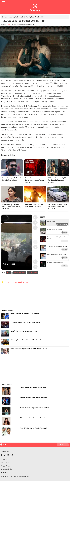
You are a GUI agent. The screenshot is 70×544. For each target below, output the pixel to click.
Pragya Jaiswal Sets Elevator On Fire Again (33, 387)
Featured (11, 17)
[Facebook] (1, 455)
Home (5, 17)
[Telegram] (11, 455)
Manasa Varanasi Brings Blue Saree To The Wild (34, 408)
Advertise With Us (6, 469)
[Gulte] (35, 7)
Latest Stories (7, 310)
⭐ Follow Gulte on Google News (14, 282)
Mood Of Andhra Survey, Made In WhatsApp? (33, 428)
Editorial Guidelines (7, 463)
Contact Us (4, 472)
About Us (4, 460)
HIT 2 (8, 272)
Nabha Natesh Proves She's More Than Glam (33, 418)
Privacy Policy (5, 466)
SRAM (8, 24)
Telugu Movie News (19, 272)
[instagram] (8, 455)
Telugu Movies (33, 272)
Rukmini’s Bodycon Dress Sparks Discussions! (34, 397)
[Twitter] (5, 455)
